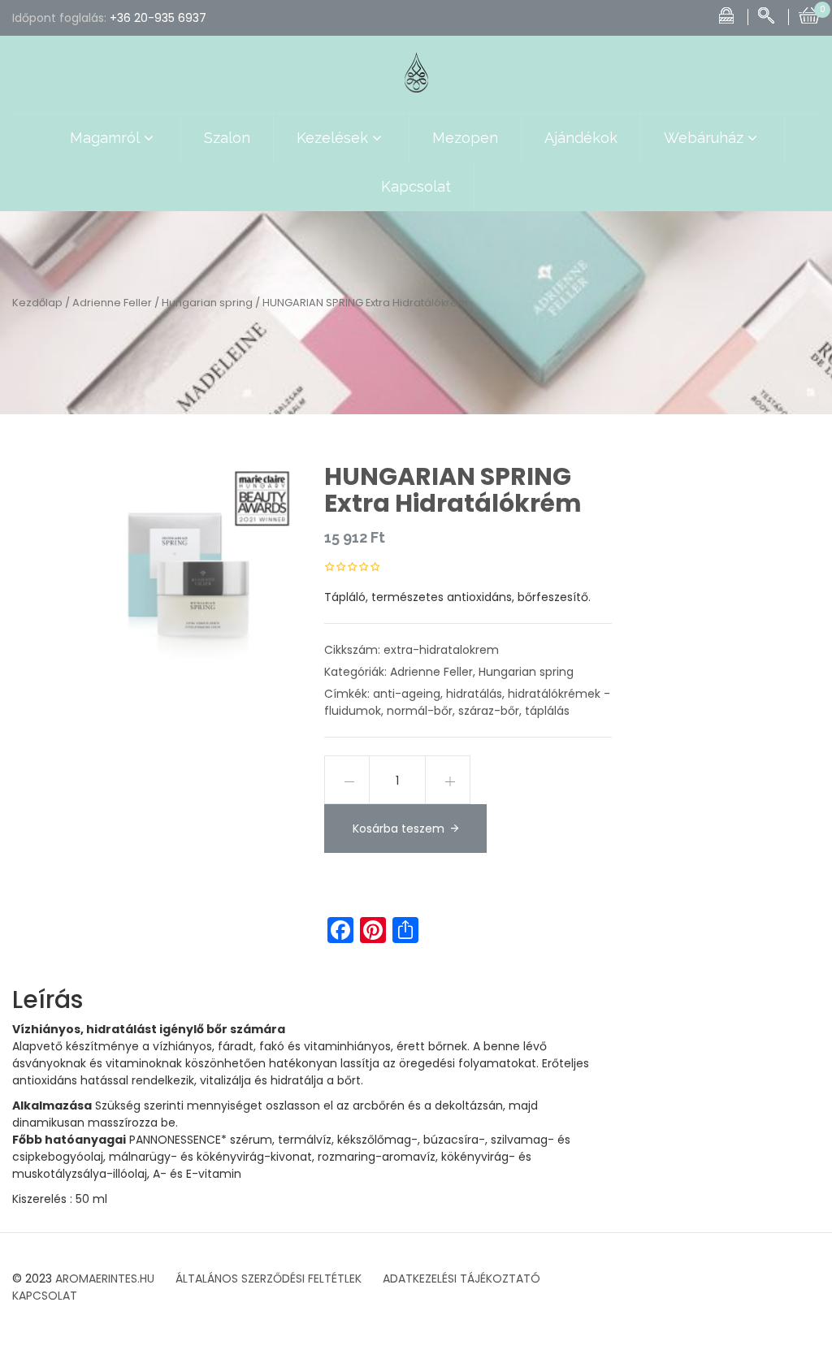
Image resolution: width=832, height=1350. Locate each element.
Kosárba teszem (398, 828)
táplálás (547, 711)
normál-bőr (420, 711)
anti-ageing (406, 694)
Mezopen (465, 137)
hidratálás (474, 694)
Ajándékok (581, 137)
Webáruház (703, 137)
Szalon (227, 137)
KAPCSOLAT (44, 1295)
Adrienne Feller (112, 302)
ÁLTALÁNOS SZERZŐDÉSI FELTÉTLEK (269, 1278)
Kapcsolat (416, 186)
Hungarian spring (207, 302)
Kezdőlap (37, 302)
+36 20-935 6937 (158, 18)
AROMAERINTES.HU (104, 1278)
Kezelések (332, 137)
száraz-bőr (488, 711)
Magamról (105, 137)
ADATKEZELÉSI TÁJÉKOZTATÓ (461, 1278)
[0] (809, 14)
